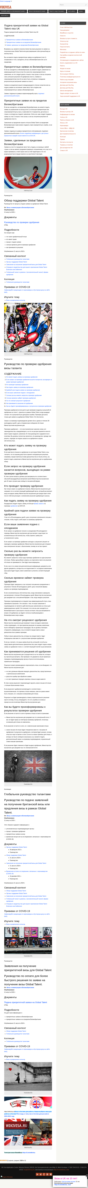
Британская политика (67, 131)
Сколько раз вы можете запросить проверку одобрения (24, 395)
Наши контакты (65, 46)
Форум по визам (65, 68)
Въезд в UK (63, 109)
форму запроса (39, 503)
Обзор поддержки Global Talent (16, 855)
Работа (62, 65)
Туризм (62, 139)
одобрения (13, 506)
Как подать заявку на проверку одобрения (19, 387)
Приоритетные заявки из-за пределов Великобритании (23, 42)
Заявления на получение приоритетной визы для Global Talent (26, 264)
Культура (63, 136)
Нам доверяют (64, 30)
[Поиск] (86, 5)
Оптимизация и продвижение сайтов (72, 60)
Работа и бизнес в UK (67, 120)
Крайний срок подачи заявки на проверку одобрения (23, 390)
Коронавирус (64, 125)
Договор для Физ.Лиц (67, 85)
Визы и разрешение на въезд (15, 300)
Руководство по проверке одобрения (21, 222)
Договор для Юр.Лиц (66, 88)
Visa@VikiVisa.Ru (29, 1169)
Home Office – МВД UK (67, 128)
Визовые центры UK (66, 111)
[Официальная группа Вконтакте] (37, 1174)
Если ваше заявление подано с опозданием (20, 392)
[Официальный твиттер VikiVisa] (40, 1174)
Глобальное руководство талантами (17, 259)
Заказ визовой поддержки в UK (70, 96)
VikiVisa (5, 7)
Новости (62, 35)
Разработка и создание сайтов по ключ (72, 52)
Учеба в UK (63, 117)
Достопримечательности (68, 134)
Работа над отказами (66, 79)
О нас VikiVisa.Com (66, 27)
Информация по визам (67, 114)
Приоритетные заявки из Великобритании (19, 39)
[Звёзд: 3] (3, 1160)
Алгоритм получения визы (68, 82)
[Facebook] (44, 1174)
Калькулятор (64, 44)
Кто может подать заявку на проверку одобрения (21, 377)
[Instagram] (47, 1174)
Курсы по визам (65, 71)
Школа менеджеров (66, 90)
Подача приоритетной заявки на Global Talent (25, 1002)
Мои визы (63, 49)
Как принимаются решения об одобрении (19, 403)
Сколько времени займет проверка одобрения (21, 398)
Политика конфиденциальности (70, 77)
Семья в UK (64, 150)
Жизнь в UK (64, 123)
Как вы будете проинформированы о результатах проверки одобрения (28, 406)
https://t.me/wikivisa (28, 1152)
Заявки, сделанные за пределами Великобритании (22, 45)
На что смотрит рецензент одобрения (18, 400)
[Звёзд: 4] (5, 1160)
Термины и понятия (66, 145)
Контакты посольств (66, 142)
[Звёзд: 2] (2, 1160)
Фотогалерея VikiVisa (67, 74)
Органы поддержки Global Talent (16, 262)
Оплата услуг (64, 41)
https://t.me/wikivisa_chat (61, 1169)
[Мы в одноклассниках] (50, 1174)
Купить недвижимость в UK (68, 63)
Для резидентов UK (66, 147)
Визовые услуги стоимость (68, 38)
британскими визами (68, 1181)
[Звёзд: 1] (0, 1160)
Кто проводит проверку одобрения (17, 384)
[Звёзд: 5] (6, 1160)
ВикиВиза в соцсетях (66, 33)
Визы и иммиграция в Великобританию (20, 207)
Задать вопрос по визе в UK (69, 93)
